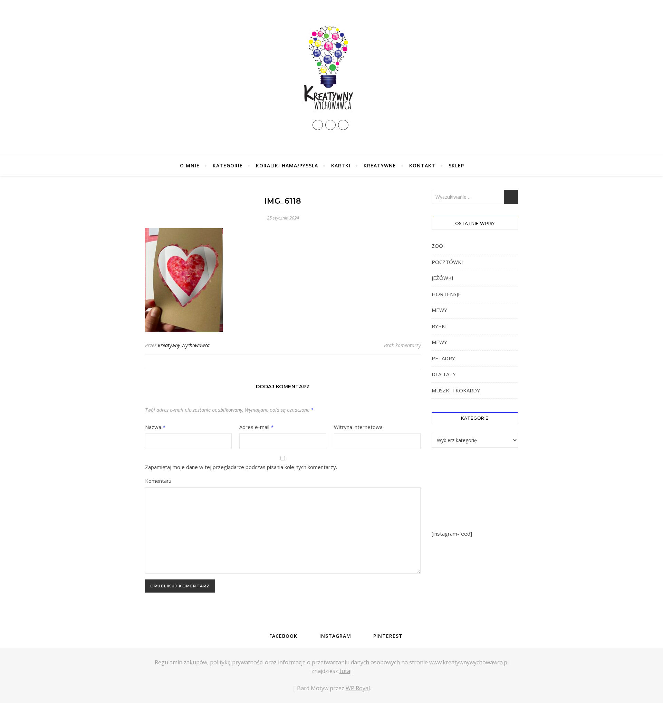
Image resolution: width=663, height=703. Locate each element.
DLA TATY (444, 374)
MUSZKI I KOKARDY (456, 390)
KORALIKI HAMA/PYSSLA (287, 165)
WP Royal (358, 688)
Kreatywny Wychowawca (184, 345)
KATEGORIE (228, 165)
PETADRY (443, 358)
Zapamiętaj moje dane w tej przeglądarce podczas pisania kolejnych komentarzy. (241, 466)
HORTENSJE (446, 294)
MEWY (439, 309)
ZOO (437, 245)
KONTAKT (422, 165)
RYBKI (439, 326)
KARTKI (340, 165)
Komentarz (158, 480)
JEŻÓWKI (442, 277)
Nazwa (155, 426)
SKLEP (456, 165)
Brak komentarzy (402, 345)
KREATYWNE (380, 165)
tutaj (345, 671)
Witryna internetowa (358, 426)
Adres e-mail (256, 426)
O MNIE (190, 165)
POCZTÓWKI (447, 261)
